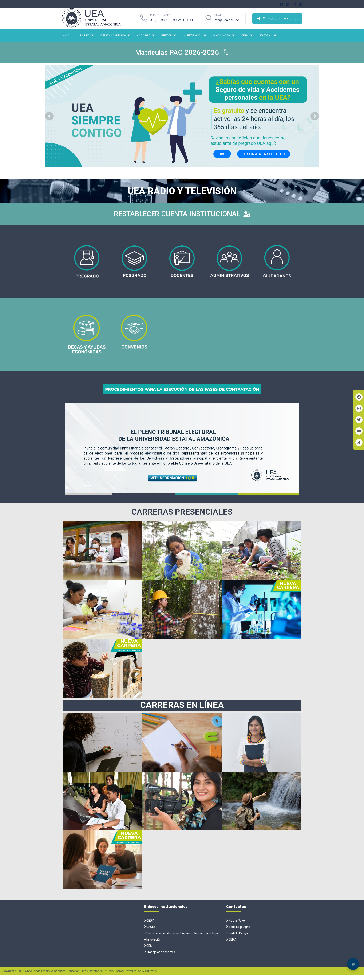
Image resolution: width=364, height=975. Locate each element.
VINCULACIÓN (221, 35)
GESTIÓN (166, 35)
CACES (151, 927)
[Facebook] (281, 4)
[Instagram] (294, 4)
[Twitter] (287, 4)
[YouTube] (300, 4)
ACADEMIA (143, 35)
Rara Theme (115, 971)
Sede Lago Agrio (239, 927)
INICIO (65, 35)
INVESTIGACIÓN (192, 35)
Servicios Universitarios (280, 18)
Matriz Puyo (236, 920)
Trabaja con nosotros (160, 952)
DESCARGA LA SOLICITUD (263, 154)
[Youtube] (359, 431)
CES (149, 946)
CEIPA (245, 35)
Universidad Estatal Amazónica (45, 971)
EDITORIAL (266, 35)
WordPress (148, 971)
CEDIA (150, 920)
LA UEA (85, 35)
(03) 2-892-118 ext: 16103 (171, 20)
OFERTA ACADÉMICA (113, 35)
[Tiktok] (359, 442)
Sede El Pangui (238, 933)
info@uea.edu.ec (226, 20)
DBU (222, 154)
